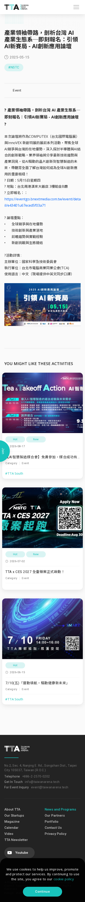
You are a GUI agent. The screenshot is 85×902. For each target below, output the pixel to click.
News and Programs (60, 809)
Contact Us (53, 828)
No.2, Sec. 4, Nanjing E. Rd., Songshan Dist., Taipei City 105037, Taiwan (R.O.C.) (40, 768)
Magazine (12, 822)
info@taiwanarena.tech (42, 781)
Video (8, 834)
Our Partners (55, 815)
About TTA (12, 809)
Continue (42, 892)
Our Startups (14, 815)
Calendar (11, 828)
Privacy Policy (55, 834)
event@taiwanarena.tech (49, 787)
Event (17, 90)
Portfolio (51, 822)
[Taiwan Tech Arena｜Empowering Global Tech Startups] (16, 7)
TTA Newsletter (16, 840)
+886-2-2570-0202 (36, 776)
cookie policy (64, 879)
